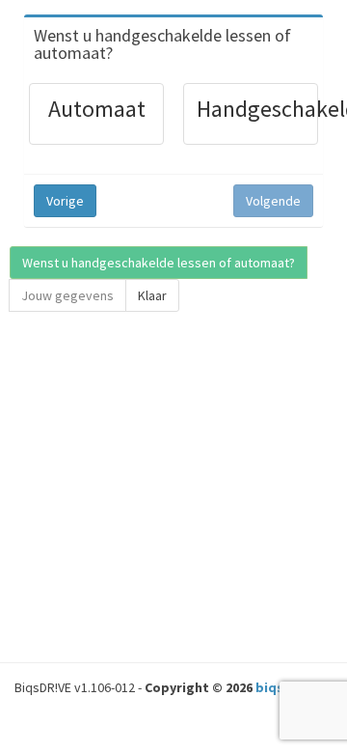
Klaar (152, 295)
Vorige (65, 200)
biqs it (276, 687)
